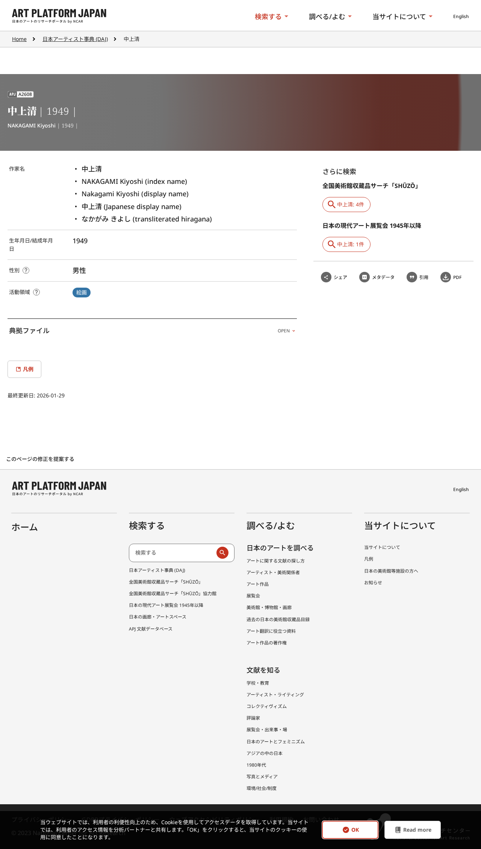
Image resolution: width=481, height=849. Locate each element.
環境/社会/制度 (262, 788)
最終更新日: (22, 395)
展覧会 (253, 596)
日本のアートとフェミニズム (276, 741)
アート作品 (258, 584)
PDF (457, 277)
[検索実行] (222, 553)
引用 (423, 277)
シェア (340, 277)
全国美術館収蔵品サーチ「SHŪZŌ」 (166, 582)
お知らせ (373, 582)
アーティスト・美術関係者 (273, 572)
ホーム (24, 527)
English (461, 16)
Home (19, 38)
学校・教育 (258, 683)
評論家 (253, 718)
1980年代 (256, 765)
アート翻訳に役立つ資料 (271, 631)
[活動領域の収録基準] (36, 292)
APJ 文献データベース (150, 629)
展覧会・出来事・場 (267, 729)
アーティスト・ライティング (275, 694)
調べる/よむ (327, 16)
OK (355, 830)
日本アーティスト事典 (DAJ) (75, 38)
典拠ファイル (149, 330)
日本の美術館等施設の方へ (391, 571)
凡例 (368, 559)
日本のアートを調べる (280, 547)
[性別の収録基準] (26, 270)
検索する (268, 16)
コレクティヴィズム (267, 706)
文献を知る (263, 670)
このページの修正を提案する (41, 458)
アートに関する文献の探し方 (276, 561)
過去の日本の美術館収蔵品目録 (278, 619)
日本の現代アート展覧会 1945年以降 (166, 605)
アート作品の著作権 (267, 643)
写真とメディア (262, 776)
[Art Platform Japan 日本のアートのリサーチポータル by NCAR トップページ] (59, 16)
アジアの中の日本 (265, 753)
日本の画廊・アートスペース (157, 617)
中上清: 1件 (350, 244)
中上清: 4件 (350, 204)
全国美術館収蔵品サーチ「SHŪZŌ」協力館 (172, 593)
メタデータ (383, 277)
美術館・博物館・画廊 (269, 607)
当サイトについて (399, 16)
